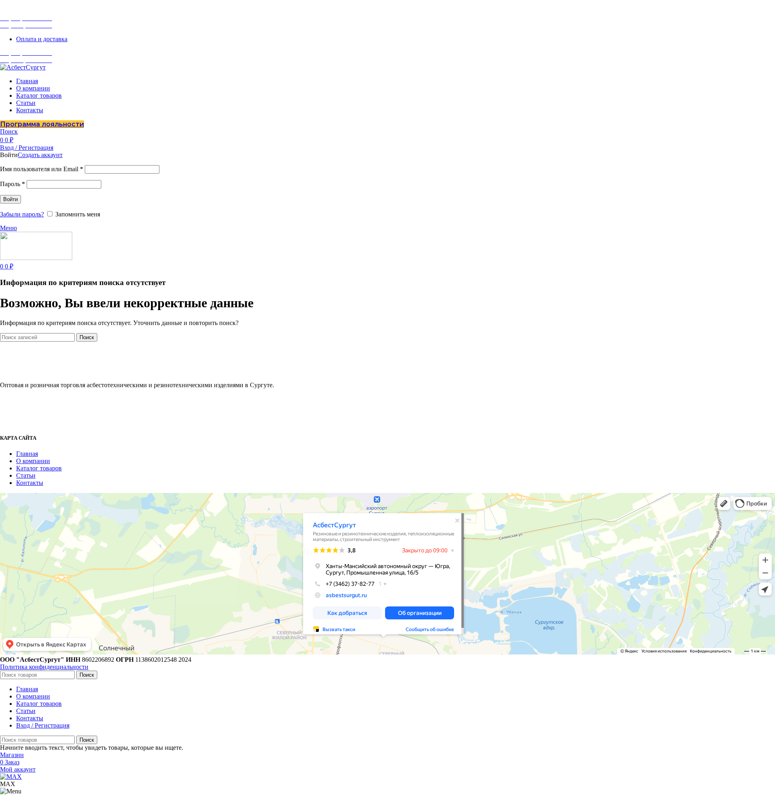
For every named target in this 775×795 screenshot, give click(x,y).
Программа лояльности (42, 124)
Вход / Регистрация (42, 725)
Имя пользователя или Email (41, 169)
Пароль (12, 183)
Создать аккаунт (40, 154)
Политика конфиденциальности (44, 666)
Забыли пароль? (22, 214)
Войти (10, 199)
